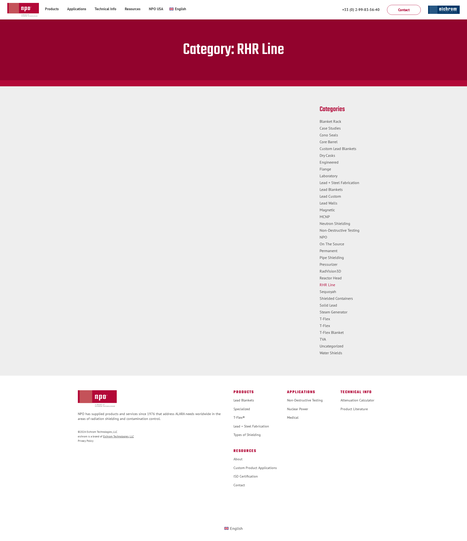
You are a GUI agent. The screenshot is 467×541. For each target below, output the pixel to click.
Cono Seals (329, 135)
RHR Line (327, 284)
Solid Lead (328, 305)
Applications (76, 9)
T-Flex (325, 318)
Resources (132, 9)
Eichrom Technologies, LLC (118, 436)
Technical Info (105, 9)
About (238, 459)
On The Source (332, 243)
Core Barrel (329, 141)
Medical (292, 417)
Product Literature (354, 409)
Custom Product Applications (255, 468)
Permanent (328, 250)
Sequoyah (328, 291)
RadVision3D (330, 271)
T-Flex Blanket (332, 332)
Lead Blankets (331, 189)
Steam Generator (333, 312)
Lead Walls (328, 203)
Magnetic (327, 209)
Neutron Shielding (335, 223)
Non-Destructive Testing (339, 230)
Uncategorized (331, 346)
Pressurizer (328, 264)
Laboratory (328, 175)
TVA (323, 339)
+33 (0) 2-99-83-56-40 (361, 9)
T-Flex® (239, 417)
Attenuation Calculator (357, 400)
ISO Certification (246, 476)
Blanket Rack (330, 121)
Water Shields (331, 352)
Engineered (329, 162)
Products (52, 9)
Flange (325, 169)
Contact (239, 485)
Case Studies (330, 128)
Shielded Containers (336, 298)
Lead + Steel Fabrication (339, 182)
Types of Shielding (247, 435)
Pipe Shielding (332, 257)
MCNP (325, 216)
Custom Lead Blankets (338, 148)
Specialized (242, 409)
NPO (323, 237)
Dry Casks (327, 155)
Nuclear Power (297, 409)
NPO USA (156, 9)
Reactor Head (331, 277)
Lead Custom (330, 196)
